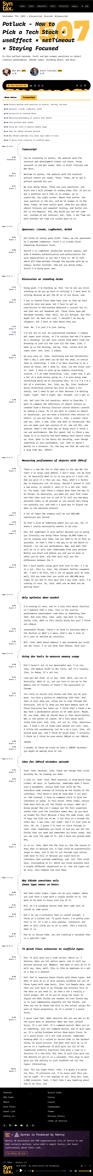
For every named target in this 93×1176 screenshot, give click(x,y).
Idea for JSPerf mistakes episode (22, 131)
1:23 (14, 300)
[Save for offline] (76, 85)
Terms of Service (57, 1121)
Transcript (29, 97)
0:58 (14, 250)
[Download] (81, 86)
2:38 (14, 400)
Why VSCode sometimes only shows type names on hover (31, 136)
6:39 (14, 747)
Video (31, 6)
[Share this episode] (42, 86)
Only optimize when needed (18, 122)
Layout (51, 1102)
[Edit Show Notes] (85, 86)
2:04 (14, 355)
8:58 (14, 977)
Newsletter (42, 6)
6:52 (14, 779)
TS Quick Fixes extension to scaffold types (27, 140)
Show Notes (10, 97)
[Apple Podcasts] (39, 86)
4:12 (14, 513)
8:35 (14, 934)
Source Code (54, 1092)
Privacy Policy (56, 1116)
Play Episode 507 (18, 86)
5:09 (14, 606)
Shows (22, 6)
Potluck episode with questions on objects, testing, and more (35, 105)
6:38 (14, 741)
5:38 (14, 664)
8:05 (14, 892)
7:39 (14, 845)
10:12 (13, 1069)
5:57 (14, 693)
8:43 (14, 957)
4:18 (14, 522)
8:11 (14, 905)
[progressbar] (29, 1170)
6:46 (14, 770)
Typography (54, 1107)
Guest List (9, 1111)
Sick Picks (9, 1107)
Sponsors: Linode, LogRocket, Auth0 (23, 109)
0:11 (14, 173)
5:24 (14, 629)
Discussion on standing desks (20, 113)
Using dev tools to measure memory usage (25, 127)
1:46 (14, 332)
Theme (51, 1111)
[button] (17, 1171)
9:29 (14, 1017)
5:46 (14, 677)
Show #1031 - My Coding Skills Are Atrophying (37, 1166)
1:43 (14, 326)
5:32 (14, 642)
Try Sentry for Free (16, 1153)
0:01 (14, 157)
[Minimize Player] (85, 1166)
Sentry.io (8, 1116)
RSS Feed (8, 1097)
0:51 (14, 237)
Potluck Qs (63, 6)
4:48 (14, 565)
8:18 (14, 914)
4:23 (14, 531)
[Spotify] (35, 86)
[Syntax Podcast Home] (7, 10)
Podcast (7, 1092)
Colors (51, 1097)
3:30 (14, 469)
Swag (74, 6)
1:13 (14, 287)
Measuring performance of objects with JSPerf (28, 118)
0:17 (14, 186)
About (53, 6)
